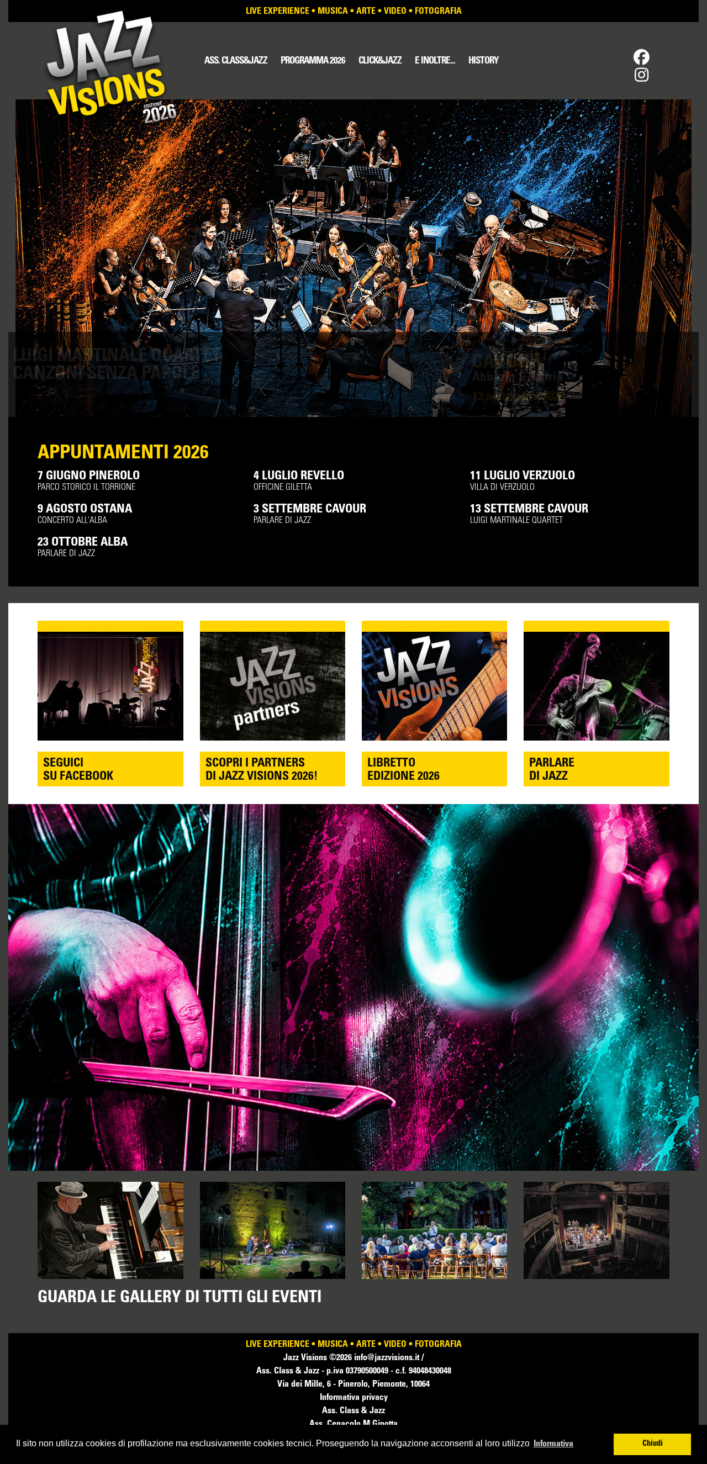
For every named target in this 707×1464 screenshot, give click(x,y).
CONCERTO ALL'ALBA (85, 514)
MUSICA (333, 11)
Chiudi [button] (652, 1444)
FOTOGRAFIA (438, 11)
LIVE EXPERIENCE (277, 11)
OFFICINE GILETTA (299, 481)
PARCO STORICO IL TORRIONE (89, 481)
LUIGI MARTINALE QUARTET (529, 514)
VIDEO (395, 11)
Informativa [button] (553, 1444)
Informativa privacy (354, 1397)
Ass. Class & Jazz (353, 1411)
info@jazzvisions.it (387, 1358)
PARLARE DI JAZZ (310, 514)
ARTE (366, 11)
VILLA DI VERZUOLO (522, 481)
